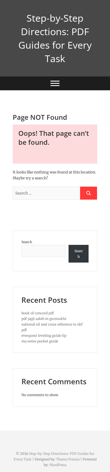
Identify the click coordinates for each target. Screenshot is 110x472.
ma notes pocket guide (39, 341)
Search (26, 242)
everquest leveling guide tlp (43, 335)
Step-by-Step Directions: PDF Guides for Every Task (55, 38)
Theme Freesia (68, 459)
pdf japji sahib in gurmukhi (43, 319)
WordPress (58, 465)
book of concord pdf (37, 313)
